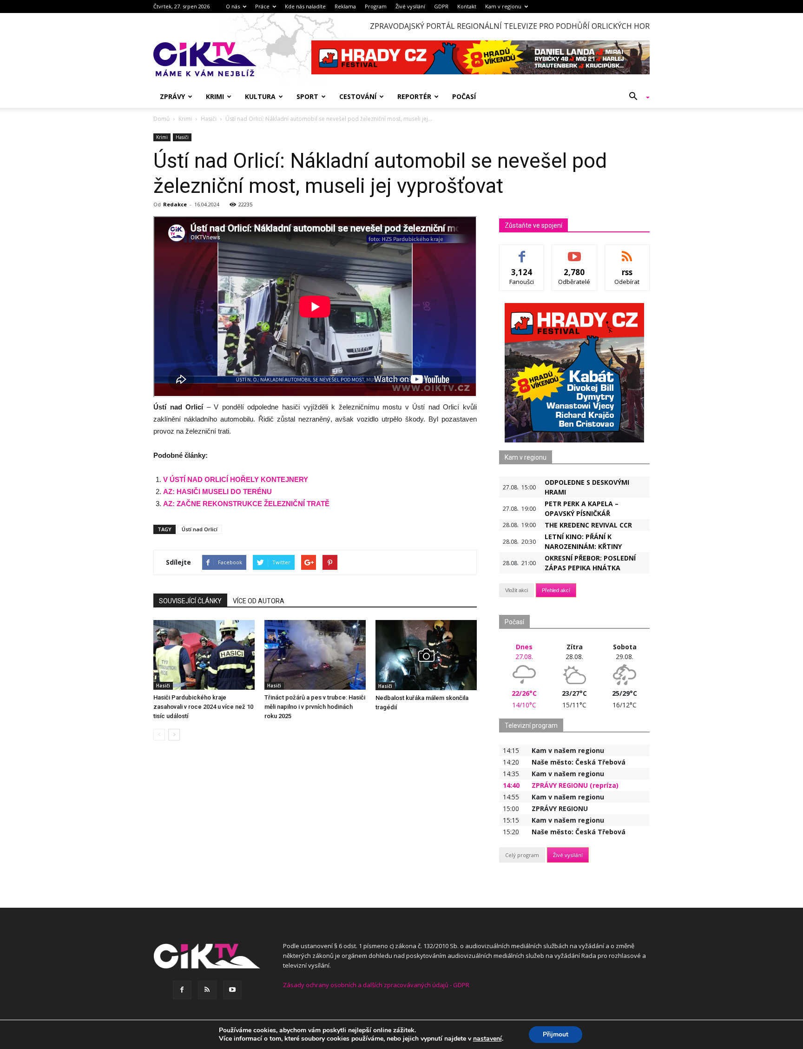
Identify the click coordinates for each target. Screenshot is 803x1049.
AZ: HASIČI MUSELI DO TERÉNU (217, 491)
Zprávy (172, 96)
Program (376, 6)
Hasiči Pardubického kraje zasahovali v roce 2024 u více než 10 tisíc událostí (203, 706)
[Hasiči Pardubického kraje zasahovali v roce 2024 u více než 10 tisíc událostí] (204, 655)
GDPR (441, 6)
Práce (262, 6)
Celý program (522, 854)
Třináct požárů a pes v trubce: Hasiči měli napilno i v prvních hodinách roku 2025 (314, 706)
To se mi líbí (522, 251)
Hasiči (182, 137)
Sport (307, 96)
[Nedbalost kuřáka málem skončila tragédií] (426, 655)
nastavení (487, 1039)
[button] (636, 97)
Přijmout (555, 1034)
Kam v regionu (503, 6)
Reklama (345, 6)
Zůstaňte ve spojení (533, 225)
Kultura (260, 96)
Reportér (414, 96)
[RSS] (207, 990)
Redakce (175, 204)
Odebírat (574, 251)
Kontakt (466, 6)
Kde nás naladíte (305, 6)
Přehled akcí (556, 590)
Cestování (357, 96)
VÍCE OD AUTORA (258, 601)
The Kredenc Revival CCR (588, 525)
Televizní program (531, 725)
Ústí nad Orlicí (199, 529)
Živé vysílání (410, 6)
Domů (161, 119)
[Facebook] (182, 990)
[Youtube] (232, 990)
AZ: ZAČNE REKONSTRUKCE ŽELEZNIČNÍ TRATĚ (246, 504)
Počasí (464, 96)
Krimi (215, 96)
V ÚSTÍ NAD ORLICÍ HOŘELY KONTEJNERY (235, 479)
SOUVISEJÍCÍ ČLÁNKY (190, 601)
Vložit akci (516, 590)
